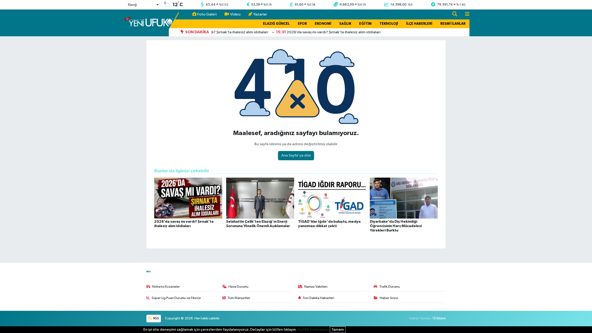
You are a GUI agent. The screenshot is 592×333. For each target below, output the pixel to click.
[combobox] (143, 5)
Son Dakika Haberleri (318, 298)
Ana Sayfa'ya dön (296, 155)
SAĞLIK (345, 23)
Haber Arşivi (389, 298)
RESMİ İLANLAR (453, 23)
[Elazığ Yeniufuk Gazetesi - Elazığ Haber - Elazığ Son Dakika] (149, 23)
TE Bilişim (439, 318)
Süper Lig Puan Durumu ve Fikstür (176, 298)
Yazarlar (260, 14)
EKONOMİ (323, 23)
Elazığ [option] (132, 4)
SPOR (302, 23)
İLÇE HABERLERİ (419, 23)
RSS (156, 318)
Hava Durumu (238, 286)
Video (235, 14)
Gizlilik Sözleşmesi (313, 330)
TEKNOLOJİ (388, 23)
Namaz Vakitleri (315, 286)
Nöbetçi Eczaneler (166, 286)
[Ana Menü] (465, 14)
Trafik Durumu (389, 286)
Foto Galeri (207, 14)
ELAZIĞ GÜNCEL (276, 23)
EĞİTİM (365, 23)
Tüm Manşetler (239, 298)
